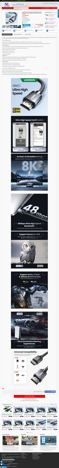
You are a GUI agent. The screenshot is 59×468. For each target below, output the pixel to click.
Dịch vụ (23, 455)
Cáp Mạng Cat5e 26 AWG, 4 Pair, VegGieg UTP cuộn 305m (53, 22)
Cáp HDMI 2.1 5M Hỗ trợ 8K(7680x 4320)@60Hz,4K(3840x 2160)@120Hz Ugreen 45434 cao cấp (41, 428)
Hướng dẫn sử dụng (18, 34)
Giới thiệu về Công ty (24, 454)
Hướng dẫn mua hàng (30, 27)
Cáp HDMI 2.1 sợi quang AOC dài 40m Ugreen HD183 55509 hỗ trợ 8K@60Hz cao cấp (29, 415)
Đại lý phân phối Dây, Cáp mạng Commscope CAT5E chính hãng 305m (10, 447)
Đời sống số (42, 434)
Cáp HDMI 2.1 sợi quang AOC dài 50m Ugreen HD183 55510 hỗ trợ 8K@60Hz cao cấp (18, 415)
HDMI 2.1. (13, 52)
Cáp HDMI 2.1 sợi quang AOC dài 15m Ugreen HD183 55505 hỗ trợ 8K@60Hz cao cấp (18, 428)
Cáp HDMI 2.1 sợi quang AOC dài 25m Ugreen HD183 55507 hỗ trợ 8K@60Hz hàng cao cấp (51, 415)
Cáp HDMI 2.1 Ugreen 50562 (6, 37)
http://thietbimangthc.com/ (53, 3)
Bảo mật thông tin (35, 455)
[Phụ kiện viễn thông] (8, 4)
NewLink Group (4, 0)
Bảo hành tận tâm (40, 30)
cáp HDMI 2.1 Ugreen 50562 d (18, 74)
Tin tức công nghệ (5, 434)
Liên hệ (8, 0)
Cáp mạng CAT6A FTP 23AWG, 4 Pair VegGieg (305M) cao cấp (53, 26)
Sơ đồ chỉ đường (37, 27)
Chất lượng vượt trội (30, 30)
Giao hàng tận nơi (18, 30)
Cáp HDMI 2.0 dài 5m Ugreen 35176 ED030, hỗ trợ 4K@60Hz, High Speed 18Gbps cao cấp (53, 15)
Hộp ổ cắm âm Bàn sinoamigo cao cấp (46, 450)
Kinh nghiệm (23, 434)
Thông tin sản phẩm (7, 34)
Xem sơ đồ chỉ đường (52, 30)
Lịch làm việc (23, 456)
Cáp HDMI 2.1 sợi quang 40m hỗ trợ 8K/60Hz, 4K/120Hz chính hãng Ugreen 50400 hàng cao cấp (7, 415)
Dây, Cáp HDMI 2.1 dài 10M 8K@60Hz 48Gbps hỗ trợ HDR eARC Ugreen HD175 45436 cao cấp (52, 428)
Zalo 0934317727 (46, 3)
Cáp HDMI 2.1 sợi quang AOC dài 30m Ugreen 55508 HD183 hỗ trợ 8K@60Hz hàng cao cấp (40, 415)
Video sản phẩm (28, 34)
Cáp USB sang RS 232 (44, 446)
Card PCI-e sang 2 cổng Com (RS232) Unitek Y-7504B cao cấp (52, 19)
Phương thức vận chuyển (36, 456)
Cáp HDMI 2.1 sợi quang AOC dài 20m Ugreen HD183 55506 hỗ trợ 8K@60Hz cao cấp (6, 428)
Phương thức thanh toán (36, 457)
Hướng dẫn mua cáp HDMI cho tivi (27, 450)
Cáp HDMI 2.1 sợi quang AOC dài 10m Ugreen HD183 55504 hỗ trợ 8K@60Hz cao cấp (29, 428)
